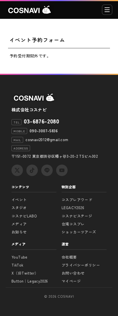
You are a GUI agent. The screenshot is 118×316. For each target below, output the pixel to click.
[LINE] (47, 170)
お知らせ (19, 232)
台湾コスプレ (73, 224)
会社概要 (69, 257)
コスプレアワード (77, 199)
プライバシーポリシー (81, 265)
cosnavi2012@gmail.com (46, 139)
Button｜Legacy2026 (29, 281)
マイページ (71, 281)
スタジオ (19, 207)
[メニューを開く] (107, 10)
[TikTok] (32, 170)
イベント (19, 199)
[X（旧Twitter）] (17, 170)
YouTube (19, 257)
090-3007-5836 (44, 130)
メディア (19, 224)
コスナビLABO (24, 216)
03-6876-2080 (41, 121)
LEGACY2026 (73, 207)
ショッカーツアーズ (79, 232)
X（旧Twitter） (24, 273)
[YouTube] (62, 170)
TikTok (17, 265)
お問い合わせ (73, 273)
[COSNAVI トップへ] (30, 10)
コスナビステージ (77, 216)
